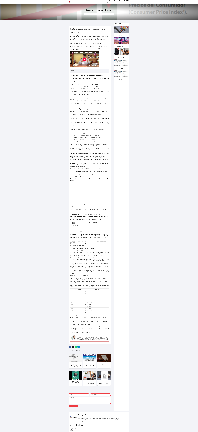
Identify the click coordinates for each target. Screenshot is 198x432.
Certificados (119, 0)
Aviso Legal (71, 430)
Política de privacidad (73, 428)
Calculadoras (126, 0)
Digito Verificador (104, 418)
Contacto (71, 427)
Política (115, 419)
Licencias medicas (103, 419)
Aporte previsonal (87, 416)
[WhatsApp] (76, 347)
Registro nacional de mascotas (86, 421)
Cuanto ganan (98, 418)
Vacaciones (100, 421)
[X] (73, 347)
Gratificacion (118, 418)
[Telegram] (78, 347)
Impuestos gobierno (84, 419)
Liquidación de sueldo (110, 419)
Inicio (105, 2)
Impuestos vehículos (91, 419)
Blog (91, 416)
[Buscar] (112, 14)
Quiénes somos (72, 429)
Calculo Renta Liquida (103, 416)
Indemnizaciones (97, 419)
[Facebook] (70, 347)
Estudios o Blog (113, 418)
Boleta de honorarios (96, 416)
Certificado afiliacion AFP (111, 416)
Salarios (114, 0)
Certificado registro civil (84, 418)
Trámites (108, 0)
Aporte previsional (81, 416)
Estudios (108, 418)
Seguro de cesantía (95, 421)
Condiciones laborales (92, 418)
